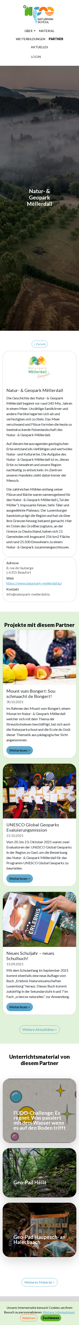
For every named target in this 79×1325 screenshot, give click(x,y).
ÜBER (29, 31)
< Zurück (40, 344)
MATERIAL (46, 31)
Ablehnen (29, 1318)
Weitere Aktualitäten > (39, 1029)
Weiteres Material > (39, 1282)
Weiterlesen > (19, 750)
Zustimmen (50, 1318)
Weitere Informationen (59, 1312)
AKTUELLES (39, 47)
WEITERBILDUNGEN (30, 39)
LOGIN (36, 57)
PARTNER (56, 39)
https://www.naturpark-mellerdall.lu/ (34, 583)
